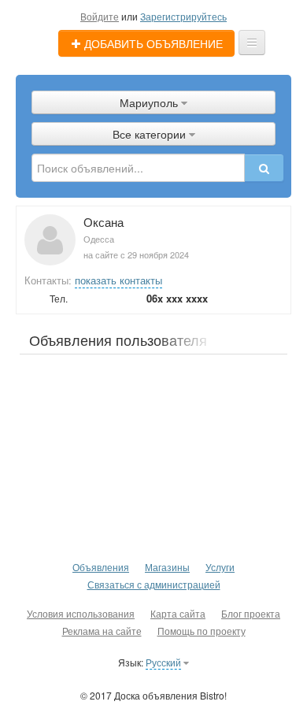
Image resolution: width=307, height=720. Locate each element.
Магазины (167, 566)
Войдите (99, 16)
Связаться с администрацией (153, 584)
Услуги (220, 566)
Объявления (100, 566)
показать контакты (118, 280)
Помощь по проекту (201, 630)
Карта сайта (177, 613)
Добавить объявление (152, 43)
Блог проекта (250, 613)
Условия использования (81, 613)
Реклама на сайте (102, 630)
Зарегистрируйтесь (183, 16)
